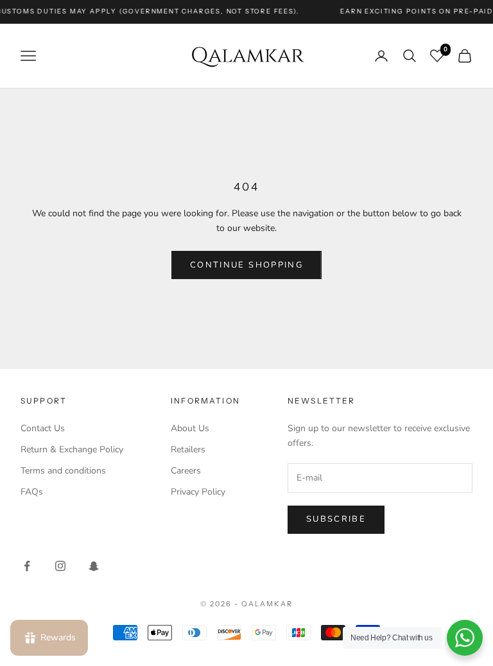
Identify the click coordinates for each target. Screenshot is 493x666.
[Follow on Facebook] (27, 565)
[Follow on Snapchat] (93, 565)
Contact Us (43, 428)
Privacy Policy (198, 492)
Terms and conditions (63, 471)
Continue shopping (246, 265)
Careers (186, 471)
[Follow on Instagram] (60, 565)
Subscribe (336, 519)
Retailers (188, 449)
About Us (190, 428)
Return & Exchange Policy (72, 449)
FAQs (32, 492)
